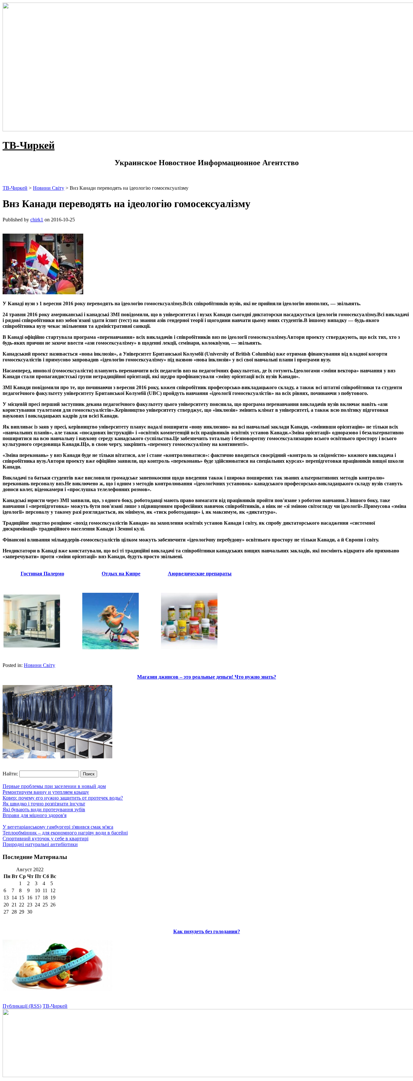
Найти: (10, 773)
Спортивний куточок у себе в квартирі (45, 838)
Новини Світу (39, 665)
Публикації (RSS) (22, 1006)
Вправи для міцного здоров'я (34, 815)
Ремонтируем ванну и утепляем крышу (46, 792)
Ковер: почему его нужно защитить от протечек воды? (63, 798)
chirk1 (36, 219)
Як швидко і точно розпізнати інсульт (44, 803)
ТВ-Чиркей (29, 145)
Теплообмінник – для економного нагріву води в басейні (65, 832)
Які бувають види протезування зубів (44, 809)
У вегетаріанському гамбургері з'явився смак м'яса (58, 827)
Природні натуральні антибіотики (40, 844)
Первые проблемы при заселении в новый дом (54, 786)
